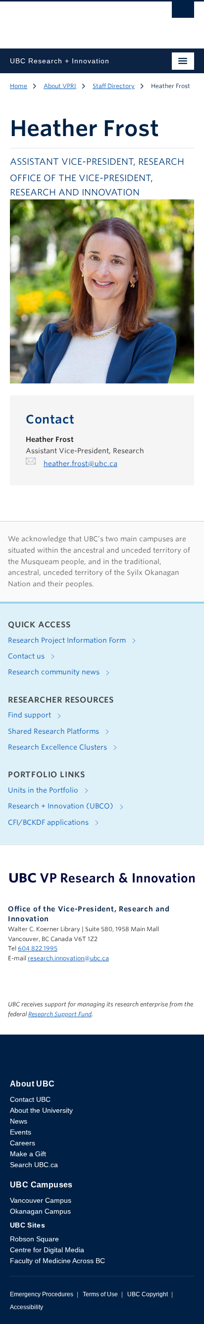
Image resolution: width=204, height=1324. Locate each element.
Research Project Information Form (68, 640)
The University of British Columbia (74, 20)
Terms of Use (100, 1294)
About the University (41, 1110)
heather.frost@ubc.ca (80, 464)
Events (20, 1132)
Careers (22, 1143)
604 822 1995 (37, 948)
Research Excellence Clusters (58, 747)
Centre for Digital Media (47, 1250)
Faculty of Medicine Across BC (57, 1261)
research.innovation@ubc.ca (68, 958)
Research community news (55, 672)
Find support (30, 715)
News (18, 1121)
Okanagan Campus (40, 1211)
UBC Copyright (147, 1294)
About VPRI (60, 86)
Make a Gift (28, 1154)
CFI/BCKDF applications (49, 822)
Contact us (27, 656)
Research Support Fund (60, 1014)
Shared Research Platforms (54, 731)
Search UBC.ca (34, 1165)
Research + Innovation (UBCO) (61, 806)
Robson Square (34, 1239)
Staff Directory (114, 86)
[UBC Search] (183, 12)
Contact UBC (30, 1099)
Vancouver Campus (40, 1200)
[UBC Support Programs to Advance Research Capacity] (102, 878)
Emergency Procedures (41, 1294)
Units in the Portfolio (44, 790)
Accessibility (26, 1307)
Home (18, 86)
